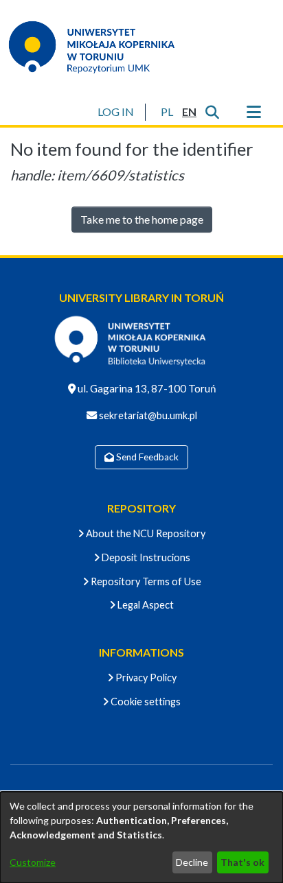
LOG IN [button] (116, 111)
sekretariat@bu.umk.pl (147, 415)
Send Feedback (146, 456)
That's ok (242, 862)
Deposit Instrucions (145, 557)
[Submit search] (211, 112)
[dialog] (141, 837)
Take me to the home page (141, 219)
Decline (192, 862)
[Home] (100, 46)
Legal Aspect (144, 605)
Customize (33, 862)
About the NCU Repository (144, 533)
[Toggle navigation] (253, 112)
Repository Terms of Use (145, 581)
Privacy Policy (145, 677)
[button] (166, 112)
